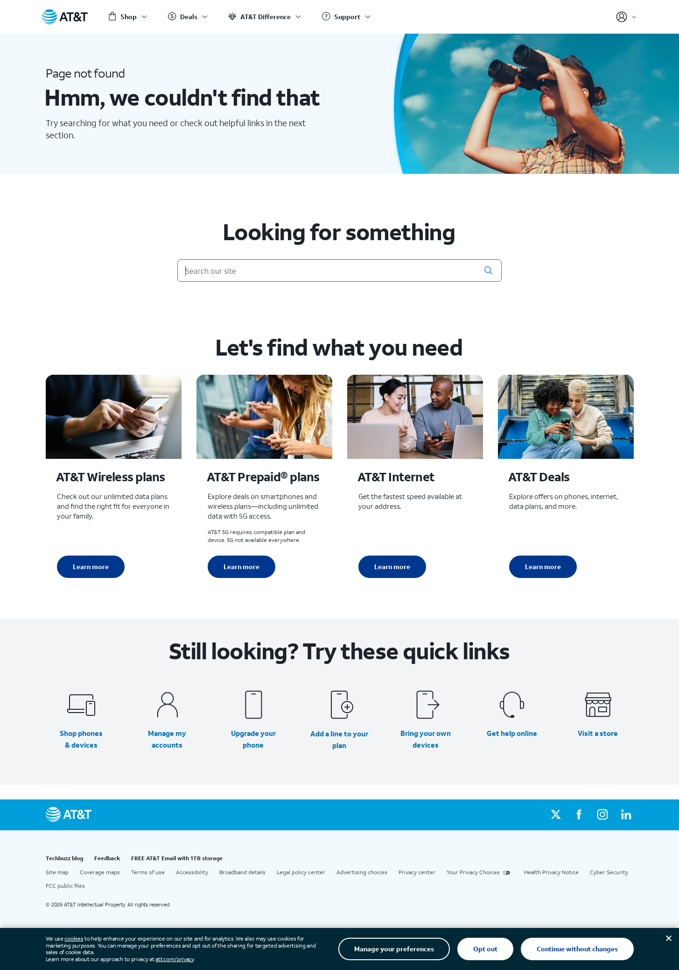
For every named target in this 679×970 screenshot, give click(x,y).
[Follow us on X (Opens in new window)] (556, 815)
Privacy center (417, 872)
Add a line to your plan (339, 739)
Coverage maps (100, 872)
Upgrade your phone (253, 738)
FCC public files (65, 885)
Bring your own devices (425, 738)
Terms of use (148, 872)
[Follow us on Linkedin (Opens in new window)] (626, 815)
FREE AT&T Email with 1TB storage (177, 858)
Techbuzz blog (64, 858)
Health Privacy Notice (551, 872)
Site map (57, 872)
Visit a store (598, 733)
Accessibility (192, 872)
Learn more (91, 566)
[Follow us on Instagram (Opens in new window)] (602, 815)
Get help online (512, 733)
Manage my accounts (167, 738)
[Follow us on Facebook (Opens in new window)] (579, 815)
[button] (488, 270)
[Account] (626, 17)
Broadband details (242, 872)
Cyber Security (609, 872)
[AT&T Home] (64, 17)
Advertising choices (361, 872)
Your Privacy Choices (473, 872)
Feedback (107, 858)
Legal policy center (301, 872)
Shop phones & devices (81, 738)
